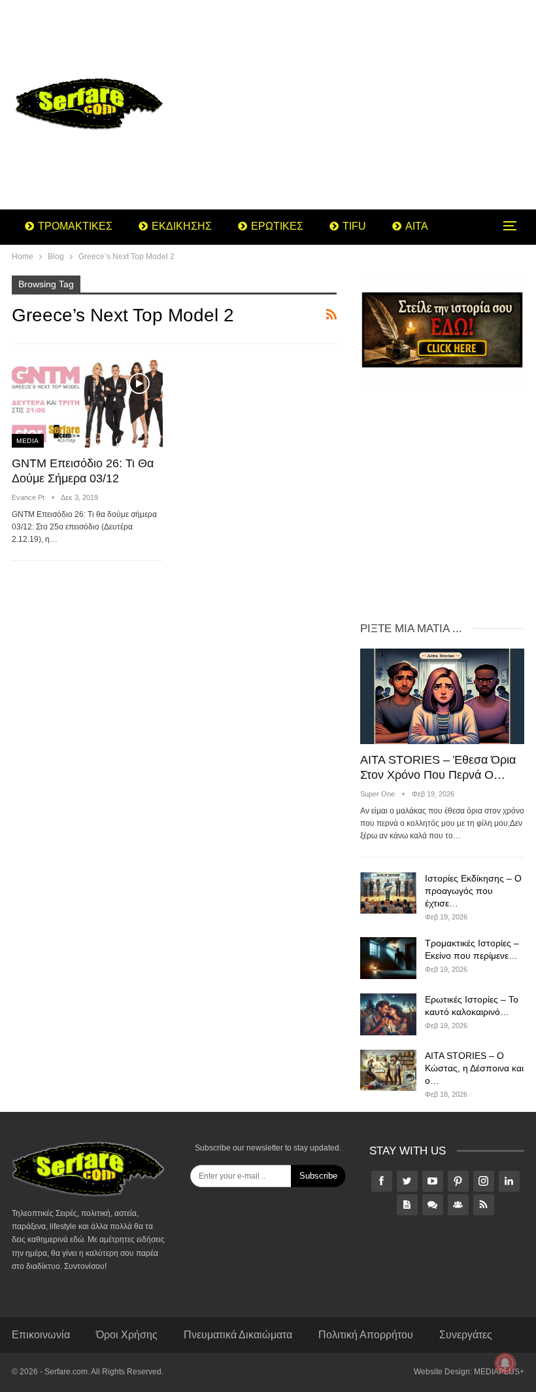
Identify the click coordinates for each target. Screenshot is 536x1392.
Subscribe (318, 1176)
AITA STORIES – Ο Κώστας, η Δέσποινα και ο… (474, 1068)
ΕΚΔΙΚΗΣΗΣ (182, 226)
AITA (416, 226)
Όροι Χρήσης (127, 1334)
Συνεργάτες (465, 1334)
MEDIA (27, 440)
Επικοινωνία (41, 1334)
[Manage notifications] (505, 1363)
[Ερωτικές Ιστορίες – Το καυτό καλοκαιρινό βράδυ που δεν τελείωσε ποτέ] (388, 1014)
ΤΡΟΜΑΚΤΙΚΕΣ (75, 226)
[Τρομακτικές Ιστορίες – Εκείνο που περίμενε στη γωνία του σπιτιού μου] (388, 958)
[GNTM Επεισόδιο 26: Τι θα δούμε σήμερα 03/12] (87, 404)
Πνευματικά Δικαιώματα (238, 1334)
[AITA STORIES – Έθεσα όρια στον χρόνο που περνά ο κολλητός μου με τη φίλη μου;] (442, 696)
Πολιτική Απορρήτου (365, 1334)
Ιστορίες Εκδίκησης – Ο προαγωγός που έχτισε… (473, 890)
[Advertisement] (357, 104)
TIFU (354, 226)
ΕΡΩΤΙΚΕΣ (277, 226)
